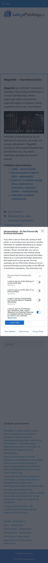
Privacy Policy (38, 331)
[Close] (43, 231)
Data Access (24, 331)
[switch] (38, 282)
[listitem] (24, 276)
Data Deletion (10, 331)
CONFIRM (14, 323)
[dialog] (24, 281)
